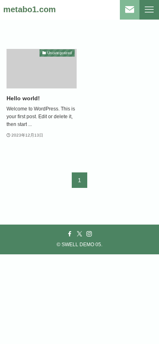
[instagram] (89, 234)
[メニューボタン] (149, 10)
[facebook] (69, 234)
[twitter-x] (79, 234)
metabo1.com (29, 10)
